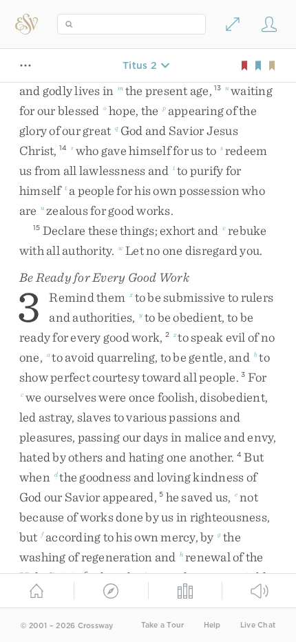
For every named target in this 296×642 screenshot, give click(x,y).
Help (212, 625)
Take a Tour (162, 625)
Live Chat (257, 625)
